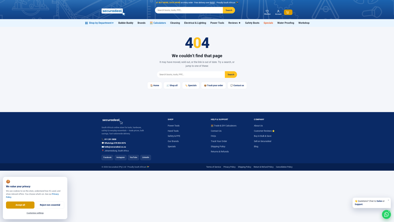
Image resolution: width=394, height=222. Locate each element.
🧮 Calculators (158, 22)
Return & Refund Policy (263, 167)
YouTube (133, 157)
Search (229, 10)
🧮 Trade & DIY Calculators (223, 125)
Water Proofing (285, 22)
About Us (258, 125)
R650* (212, 2)
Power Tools (217, 22)
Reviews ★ (234, 22)
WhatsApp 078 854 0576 (115, 143)
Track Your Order (219, 141)
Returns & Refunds (220, 151)
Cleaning (175, 22)
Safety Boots (252, 22)
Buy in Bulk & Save (262, 136)
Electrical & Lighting (195, 22)
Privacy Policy (229, 167)
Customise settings (35, 213)
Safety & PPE (174, 136)
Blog (256, 146)
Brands (141, 22)
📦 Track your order (213, 85)
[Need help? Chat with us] (386, 214)
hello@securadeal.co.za (115, 147)
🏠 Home (154, 85)
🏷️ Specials (191, 85)
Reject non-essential (50, 205)
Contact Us (216, 131)
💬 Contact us (237, 85)
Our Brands (173, 141)
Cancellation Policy (284, 167)
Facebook (107, 157)
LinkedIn (145, 157)
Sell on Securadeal (262, 141)
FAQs (213, 136)
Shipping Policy (218, 146)
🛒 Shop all (172, 85)
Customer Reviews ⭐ (264, 131)
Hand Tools (173, 131)
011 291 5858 (110, 139)
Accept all (20, 205)
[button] (288, 12)
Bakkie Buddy (125, 22)
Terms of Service (213, 167)
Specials (268, 22)
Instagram (121, 157)
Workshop (304, 22)
